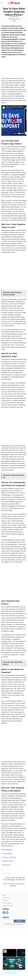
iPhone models (8, 861)
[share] (23, 959)
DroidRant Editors (15, 16)
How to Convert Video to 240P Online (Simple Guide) (14, 959)
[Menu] (2, 3)
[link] (5, 959)
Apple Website (8, 853)
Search (19, 921)
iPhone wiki (7, 865)
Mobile (14, 20)
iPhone (9, 873)
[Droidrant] (14, 3)
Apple (3, 873)
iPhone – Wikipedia (9, 857)
